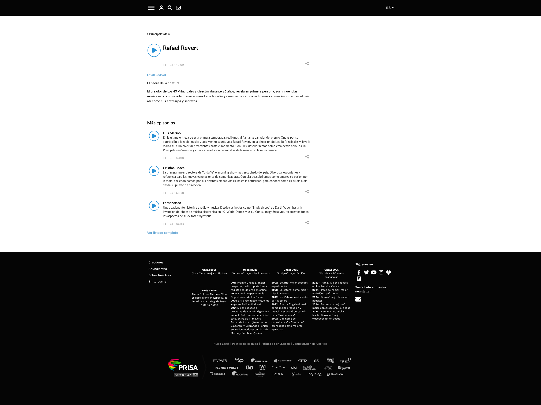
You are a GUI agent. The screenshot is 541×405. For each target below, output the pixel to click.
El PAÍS (222, 361)
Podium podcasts (261, 373)
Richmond (219, 373)
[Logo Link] (270, 8)
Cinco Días (279, 367)
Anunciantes (158, 268)
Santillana (262, 361)
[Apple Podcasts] (388, 272)
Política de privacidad (275, 343)
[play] (154, 50)
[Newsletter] (178, 8)
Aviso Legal (221, 343)
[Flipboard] (359, 279)
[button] (151, 8)
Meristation (336, 373)
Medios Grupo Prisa (184, 374)
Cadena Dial (295, 367)
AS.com (316, 361)
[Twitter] (366, 272)
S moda (297, 373)
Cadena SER (302, 361)
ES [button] (389, 8)
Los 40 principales (242, 361)
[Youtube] (373, 272)
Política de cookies (245, 343)
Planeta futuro (326, 367)
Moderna (240, 373)
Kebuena (342, 367)
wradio (263, 367)
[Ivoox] (366, 279)
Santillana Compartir (284, 361)
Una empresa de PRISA (184, 364)
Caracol (345, 361)
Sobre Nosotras (160, 275)
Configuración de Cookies (310, 343)
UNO (251, 367)
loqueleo (315, 373)
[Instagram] (381, 272)
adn (330, 361)
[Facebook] (359, 272)
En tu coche (157, 281)
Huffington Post (228, 367)
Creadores (156, 262)
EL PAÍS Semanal (311, 367)
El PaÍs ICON (279, 373)
